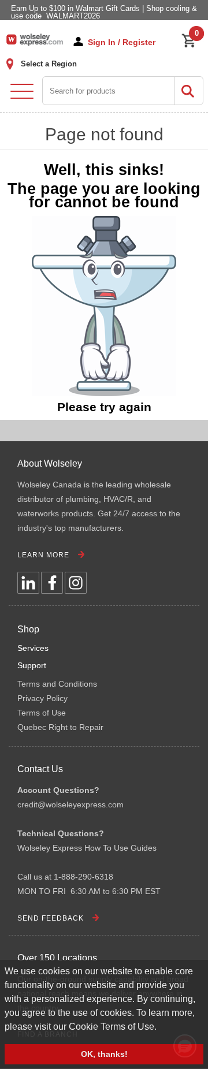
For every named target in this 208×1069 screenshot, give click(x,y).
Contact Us (40, 769)
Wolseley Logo (35, 39)
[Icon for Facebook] (52, 583)
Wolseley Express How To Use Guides (87, 847)
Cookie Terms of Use (111, 1026)
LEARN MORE (43, 555)
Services (33, 648)
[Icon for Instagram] (76, 583)
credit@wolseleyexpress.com (70, 804)
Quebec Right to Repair (60, 727)
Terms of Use (41, 712)
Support (31, 665)
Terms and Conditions (57, 683)
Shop (28, 629)
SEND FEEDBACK (50, 918)
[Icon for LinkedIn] (28, 583)
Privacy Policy (42, 698)
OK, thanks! (104, 1054)
